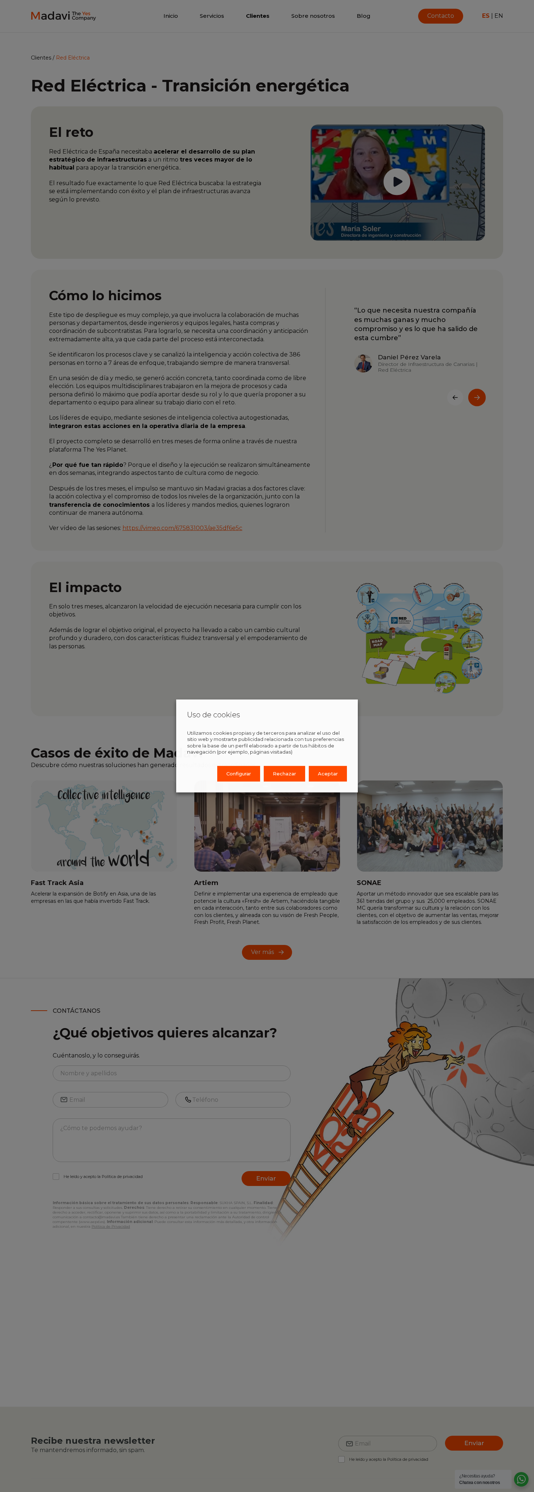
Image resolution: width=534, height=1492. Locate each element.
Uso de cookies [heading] (213, 714)
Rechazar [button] (284, 773)
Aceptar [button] (328, 773)
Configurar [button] (238, 773)
